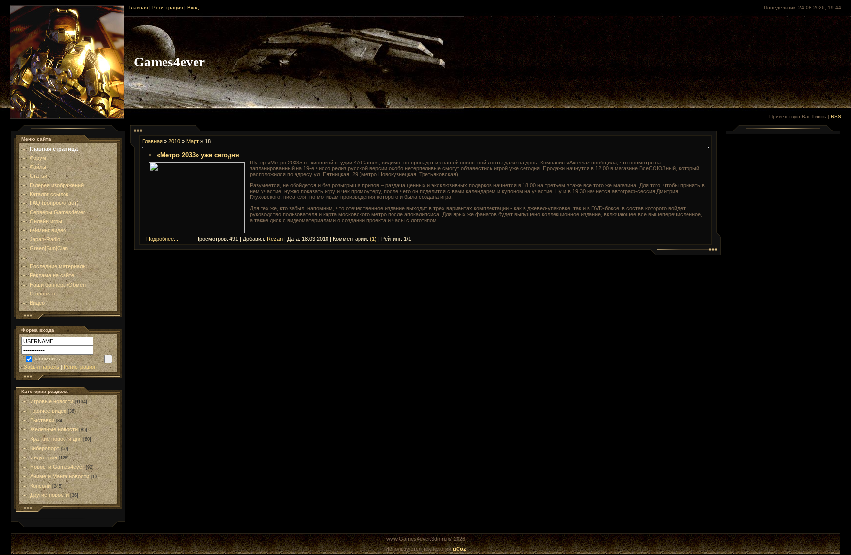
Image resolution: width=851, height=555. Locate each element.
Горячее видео (48, 411)
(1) (373, 239)
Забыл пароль (41, 367)
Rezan (275, 239)
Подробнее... (162, 239)
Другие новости (49, 495)
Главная (138, 7)
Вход (193, 7)
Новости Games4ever (57, 467)
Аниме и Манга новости (59, 476)
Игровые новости (51, 401)
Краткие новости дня (56, 439)
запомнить (46, 358)
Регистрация (167, 7)
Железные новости (54, 429)
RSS (836, 116)
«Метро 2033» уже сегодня (198, 155)
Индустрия (43, 457)
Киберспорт (44, 448)
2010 (174, 141)
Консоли (40, 486)
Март (192, 141)
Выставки (42, 420)
